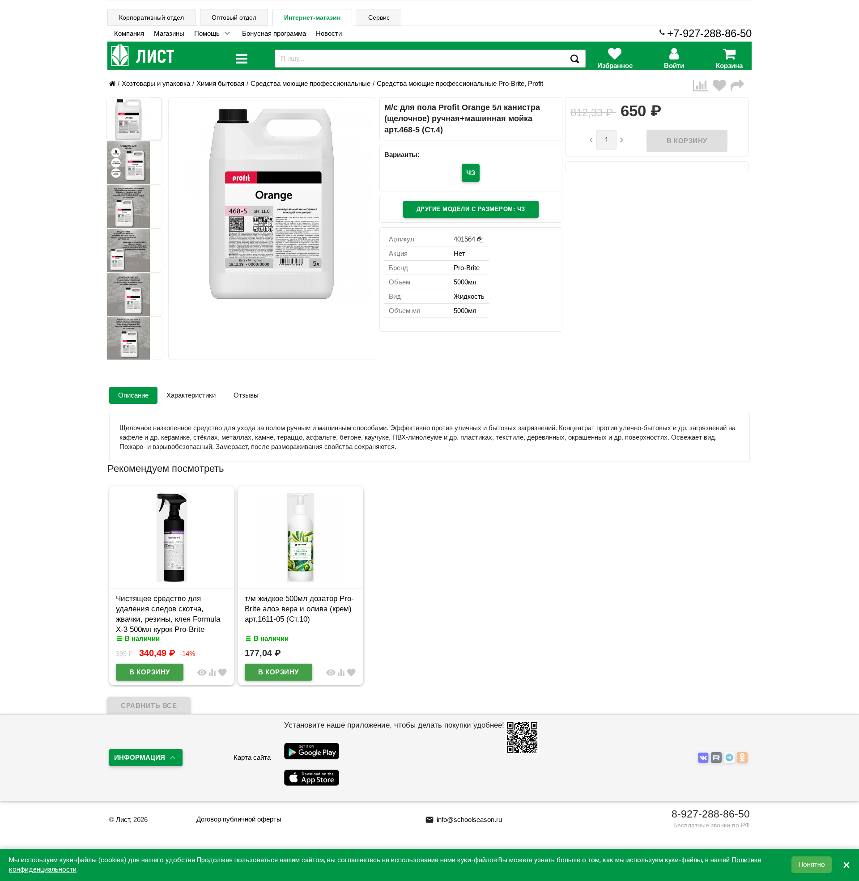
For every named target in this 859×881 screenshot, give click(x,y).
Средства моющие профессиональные (310, 83)
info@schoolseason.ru (463, 819)
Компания (129, 33)
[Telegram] (730, 758)
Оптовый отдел (234, 17)
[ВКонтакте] (704, 758)
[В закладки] (722, 86)
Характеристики (191, 395)
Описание (133, 395)
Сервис (379, 17)
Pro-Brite (467, 267)
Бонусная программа (274, 33)
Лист (123, 819)
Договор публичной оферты (238, 819)
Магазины (169, 33)
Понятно (811, 865)
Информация (139, 757)
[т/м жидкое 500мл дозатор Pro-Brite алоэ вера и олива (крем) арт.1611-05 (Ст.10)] (300, 580)
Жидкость (469, 296)
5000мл (465, 282)
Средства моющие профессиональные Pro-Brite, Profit (460, 83)
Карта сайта (252, 757)
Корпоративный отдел (151, 17)
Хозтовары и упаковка (156, 83)
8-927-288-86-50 (711, 814)
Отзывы (246, 395)
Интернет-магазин (312, 17)
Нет (459, 253)
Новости (329, 33)
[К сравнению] (703, 86)
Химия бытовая (220, 83)
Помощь (207, 33)
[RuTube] (717, 758)
